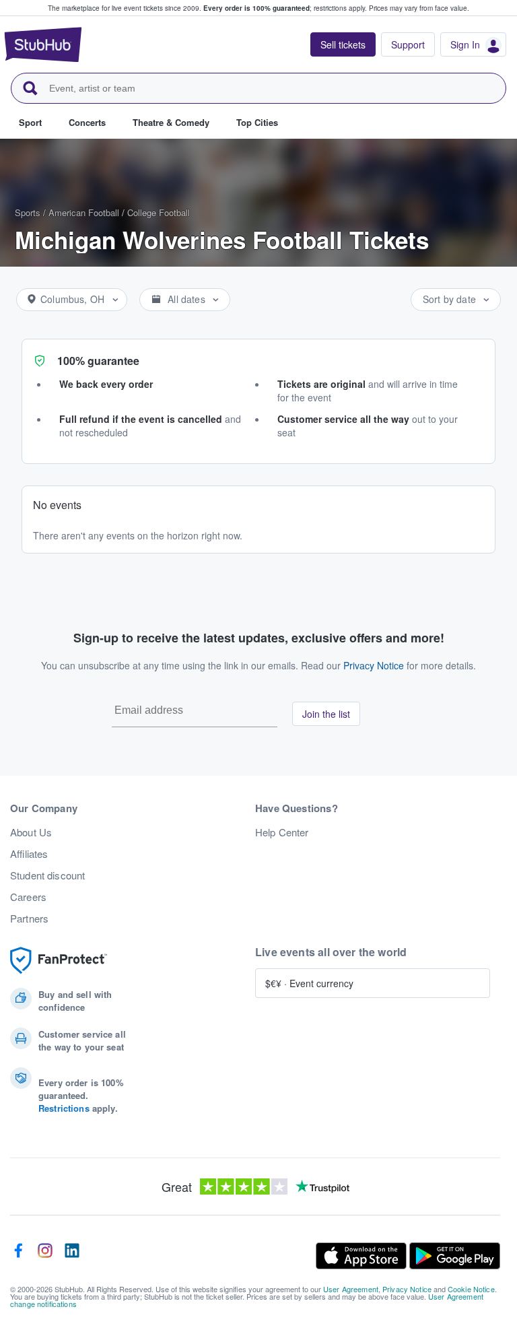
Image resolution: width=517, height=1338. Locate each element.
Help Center (282, 832)
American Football (83, 212)
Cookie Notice (471, 1288)
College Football (158, 212)
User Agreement (350, 1288)
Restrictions (64, 1108)
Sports (27, 212)
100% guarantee (98, 360)
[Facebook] (18, 1255)
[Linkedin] (72, 1255)
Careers (28, 897)
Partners (29, 918)
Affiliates (29, 853)
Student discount (47, 875)
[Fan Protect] (58, 960)
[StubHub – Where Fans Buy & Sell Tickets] (43, 44)
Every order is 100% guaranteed (285, 8)
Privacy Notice (373, 665)
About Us (31, 832)
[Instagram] (45, 1255)
